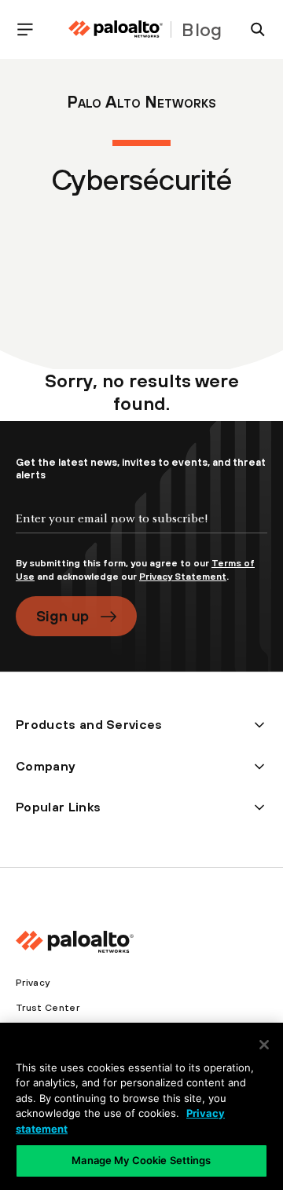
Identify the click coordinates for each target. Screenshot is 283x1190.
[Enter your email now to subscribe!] (141, 532)
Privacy (33, 982)
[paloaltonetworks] (116, 29)
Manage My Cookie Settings (141, 1160)
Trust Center (47, 1007)
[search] (251, 29)
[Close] (264, 1044)
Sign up (62, 615)
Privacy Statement (182, 576)
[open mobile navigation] (31, 29)
